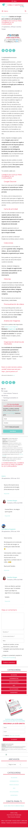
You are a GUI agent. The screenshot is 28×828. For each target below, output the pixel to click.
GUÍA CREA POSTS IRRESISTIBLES (14, 806)
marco (4, 476)
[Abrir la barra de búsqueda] (25, 11)
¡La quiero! (14, 739)
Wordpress (14, 692)
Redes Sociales (14, 682)
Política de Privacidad (14, 426)
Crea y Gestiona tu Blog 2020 (10, 820)
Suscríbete (13, 431)
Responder (6, 493)
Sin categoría (14, 689)
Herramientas (13, 678)
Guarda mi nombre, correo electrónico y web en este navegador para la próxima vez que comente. (13, 648)
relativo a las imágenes (11, 327)
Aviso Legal (14, 813)
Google (5, 391)
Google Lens (12, 329)
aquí (14, 375)
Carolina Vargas (12, 500)
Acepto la (12, 735)
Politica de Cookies (14, 817)
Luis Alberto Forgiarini (8, 529)
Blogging (14, 675)
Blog (3, 16)
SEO (7, 16)
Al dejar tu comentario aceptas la (12, 657)
